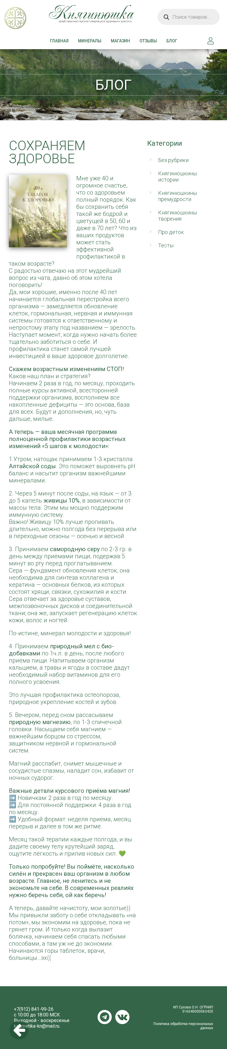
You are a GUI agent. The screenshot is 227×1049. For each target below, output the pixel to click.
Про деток (171, 232)
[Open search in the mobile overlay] (189, 17)
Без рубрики (173, 160)
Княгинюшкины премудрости (177, 196)
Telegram (105, 1017)
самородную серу (75, 549)
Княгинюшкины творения (177, 215)
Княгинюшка (36, 23)
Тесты (166, 245)
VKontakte (122, 1017)
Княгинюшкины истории (177, 176)
